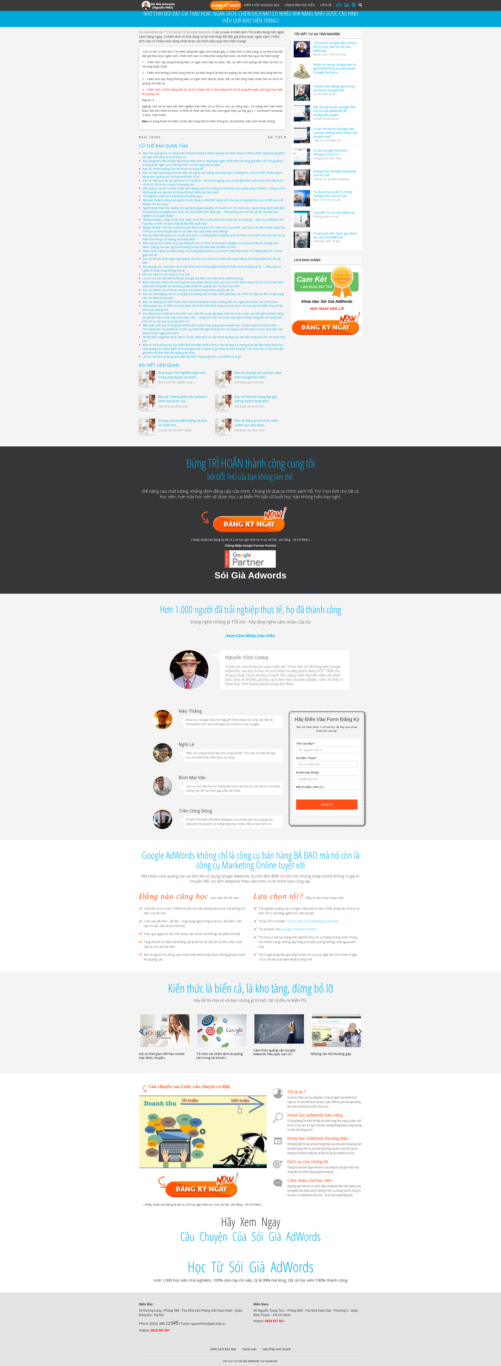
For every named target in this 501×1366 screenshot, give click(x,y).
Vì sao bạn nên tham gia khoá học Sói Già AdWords (335, 235)
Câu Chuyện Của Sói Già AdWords (250, 1236)
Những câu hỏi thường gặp (331, 1054)
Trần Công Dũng (195, 811)
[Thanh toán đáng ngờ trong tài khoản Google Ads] (302, 93)
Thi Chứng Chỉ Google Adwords (188, 32)
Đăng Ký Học (225, 6)
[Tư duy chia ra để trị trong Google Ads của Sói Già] (302, 198)
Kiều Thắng (190, 711)
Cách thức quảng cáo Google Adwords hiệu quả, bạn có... (274, 1052)
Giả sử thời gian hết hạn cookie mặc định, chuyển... (162, 1056)
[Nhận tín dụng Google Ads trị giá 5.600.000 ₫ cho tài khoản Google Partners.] (302, 71)
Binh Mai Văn (192, 777)
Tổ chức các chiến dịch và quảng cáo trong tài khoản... (219, 1056)
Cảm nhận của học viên (309, 1180)
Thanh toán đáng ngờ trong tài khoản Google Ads (334, 88)
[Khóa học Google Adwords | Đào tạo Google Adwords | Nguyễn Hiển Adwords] (158, 5)
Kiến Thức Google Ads (261, 5)
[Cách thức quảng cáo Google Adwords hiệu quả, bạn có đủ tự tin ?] (279, 1029)
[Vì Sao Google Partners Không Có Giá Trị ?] (302, 157)
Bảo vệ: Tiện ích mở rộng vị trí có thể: (166, 274)
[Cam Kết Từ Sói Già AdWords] (302, 219)
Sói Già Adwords (150, 32)
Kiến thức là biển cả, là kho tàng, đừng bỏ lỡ (250, 988)
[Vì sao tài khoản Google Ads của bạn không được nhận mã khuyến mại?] (302, 135)
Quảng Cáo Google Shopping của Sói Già (334, 173)
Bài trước (150, 137)
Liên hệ (325, 5)
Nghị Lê (186, 744)
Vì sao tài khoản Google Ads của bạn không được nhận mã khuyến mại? (335, 133)
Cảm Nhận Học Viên (300, 5)
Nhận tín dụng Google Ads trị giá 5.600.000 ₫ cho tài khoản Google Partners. (334, 68)
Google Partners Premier (299, 929)
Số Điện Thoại (306, 758)
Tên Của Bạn (305, 743)
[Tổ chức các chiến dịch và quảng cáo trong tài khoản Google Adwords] (222, 1030)
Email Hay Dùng (307, 772)
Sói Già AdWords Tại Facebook (257, 1361)
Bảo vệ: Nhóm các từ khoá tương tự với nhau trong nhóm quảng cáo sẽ (188, 290)
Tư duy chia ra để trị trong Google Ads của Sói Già (332, 194)
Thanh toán (249, 1349)
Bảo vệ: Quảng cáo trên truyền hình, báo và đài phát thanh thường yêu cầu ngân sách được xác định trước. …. (212, 302)
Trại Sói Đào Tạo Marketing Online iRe (312, 921)
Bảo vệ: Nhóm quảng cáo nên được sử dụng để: (173, 169)
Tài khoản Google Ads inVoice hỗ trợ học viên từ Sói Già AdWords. (335, 47)
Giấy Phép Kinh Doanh (276, 1349)
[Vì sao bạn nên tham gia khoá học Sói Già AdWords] (302, 240)
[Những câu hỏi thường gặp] (336, 1030)
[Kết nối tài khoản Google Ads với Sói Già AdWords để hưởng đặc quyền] (302, 113)
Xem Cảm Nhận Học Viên (250, 635)
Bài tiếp (277, 137)
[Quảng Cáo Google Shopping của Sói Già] (302, 177)
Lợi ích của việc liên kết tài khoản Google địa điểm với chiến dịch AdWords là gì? (193, 278)
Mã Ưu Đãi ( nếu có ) (310, 787)
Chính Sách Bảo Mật (223, 1349)
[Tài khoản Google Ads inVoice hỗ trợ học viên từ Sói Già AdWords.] (302, 49)
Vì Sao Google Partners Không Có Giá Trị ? (330, 152)
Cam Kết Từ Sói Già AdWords (334, 212)
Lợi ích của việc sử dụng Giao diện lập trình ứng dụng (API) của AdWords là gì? (191, 356)
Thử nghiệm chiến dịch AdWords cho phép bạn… (173, 196)
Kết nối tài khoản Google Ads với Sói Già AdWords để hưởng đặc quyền (334, 111)
